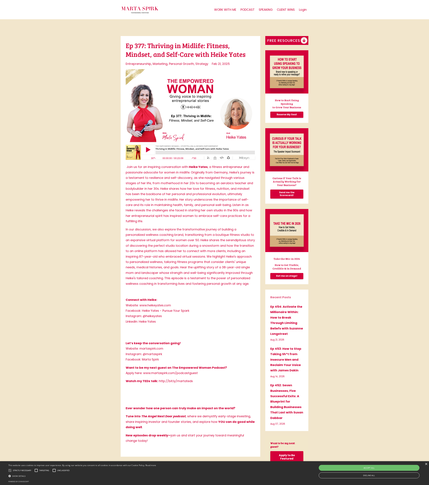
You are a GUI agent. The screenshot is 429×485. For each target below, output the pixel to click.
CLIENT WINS (286, 10)
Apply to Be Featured (287, 457)
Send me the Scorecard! (286, 194)
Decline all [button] (369, 475)
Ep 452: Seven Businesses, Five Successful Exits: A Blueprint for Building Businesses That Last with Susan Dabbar (286, 401)
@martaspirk (152, 354)
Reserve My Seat (287, 114)
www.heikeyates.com (155, 305)
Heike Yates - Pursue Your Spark (165, 311)
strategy (201, 64)
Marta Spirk (150, 359)
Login (303, 10)
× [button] (426, 464)
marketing (160, 64)
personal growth (181, 64)
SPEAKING (266, 10)
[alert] (214, 473)
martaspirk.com (151, 348)
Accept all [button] (369, 468)
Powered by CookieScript (18, 481)
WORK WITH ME (225, 10)
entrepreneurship (138, 64)
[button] (82, 476)
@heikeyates (152, 316)
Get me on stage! (286, 276)
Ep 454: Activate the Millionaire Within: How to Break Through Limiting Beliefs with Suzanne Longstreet (286, 320)
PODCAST (247, 10)
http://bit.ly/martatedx (176, 381)
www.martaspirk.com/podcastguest (170, 373)
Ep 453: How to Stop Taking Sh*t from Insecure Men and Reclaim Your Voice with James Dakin (285, 360)
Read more (150, 465)
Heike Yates (147, 321)
